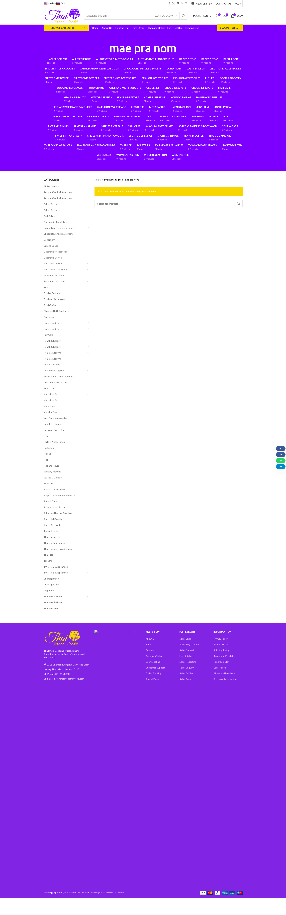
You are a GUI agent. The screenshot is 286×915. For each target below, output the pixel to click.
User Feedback (153, 661)
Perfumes (49, 447)
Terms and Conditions (225, 656)
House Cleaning (52, 364)
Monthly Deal (50, 412)
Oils (46, 436)
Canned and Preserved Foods (59, 227)
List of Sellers (186, 656)
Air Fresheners (51, 186)
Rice (46, 459)
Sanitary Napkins (52, 471)
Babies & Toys (51, 204)
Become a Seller (229, 27)
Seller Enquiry (186, 667)
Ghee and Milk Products (56, 311)
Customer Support (155, 667)
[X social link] (173, 3)
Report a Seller (221, 661)
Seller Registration (189, 644)
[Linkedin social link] (182, 3)
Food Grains (50, 305)
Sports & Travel (52, 525)
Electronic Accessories (55, 251)
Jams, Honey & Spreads (56, 382)
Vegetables (50, 590)
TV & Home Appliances (56, 566)
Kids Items (49, 388)
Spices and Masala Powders (58, 513)
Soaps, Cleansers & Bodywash (59, 495)
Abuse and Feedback (224, 673)
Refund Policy (221, 644)
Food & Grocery (52, 293)
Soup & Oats (50, 501)
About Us (151, 638)
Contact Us (152, 650)
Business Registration (225, 679)
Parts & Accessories (54, 441)
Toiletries (49, 560)
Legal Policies (221, 667)
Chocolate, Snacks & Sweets (58, 233)
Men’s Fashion (51, 394)
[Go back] (105, 48)
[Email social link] (178, 3)
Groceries (49, 317)
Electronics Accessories (56, 269)
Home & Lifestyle (52, 352)
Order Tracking (153, 673)
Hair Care (48, 334)
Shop (148, 644)
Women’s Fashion (53, 596)
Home (97, 179)
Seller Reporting (187, 661)
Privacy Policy (221, 638)
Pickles (47, 453)
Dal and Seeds (51, 245)
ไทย (63, 3)
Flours (47, 287)
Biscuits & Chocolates (55, 221)
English (51, 3)
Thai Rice (48, 554)
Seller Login (185, 638)
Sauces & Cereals (53, 477)
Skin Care (48, 483)
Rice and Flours (51, 465)
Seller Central (186, 650)
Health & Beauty (52, 340)
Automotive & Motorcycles (58, 192)
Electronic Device (53, 257)
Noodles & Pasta (52, 424)
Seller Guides (186, 673)
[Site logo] (62, 15)
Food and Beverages (54, 299)
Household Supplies (54, 370)
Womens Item (51, 608)
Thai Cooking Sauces (54, 542)
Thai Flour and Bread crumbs (58, 548)
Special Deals (152, 679)
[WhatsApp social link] (186, 3)
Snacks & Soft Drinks (54, 489)
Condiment (49, 239)
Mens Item (49, 406)
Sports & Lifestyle (53, 519)
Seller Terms (186, 679)
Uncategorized (51, 578)
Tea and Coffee (52, 531)
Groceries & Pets (53, 322)
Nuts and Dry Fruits (54, 430)
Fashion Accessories (54, 275)
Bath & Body (50, 216)
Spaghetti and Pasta (54, 507)
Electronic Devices (53, 263)
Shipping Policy (221, 650)
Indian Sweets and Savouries (59, 376)
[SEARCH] (183, 16)
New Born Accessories (55, 418)
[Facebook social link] (169, 3)
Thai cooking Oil (52, 537)
